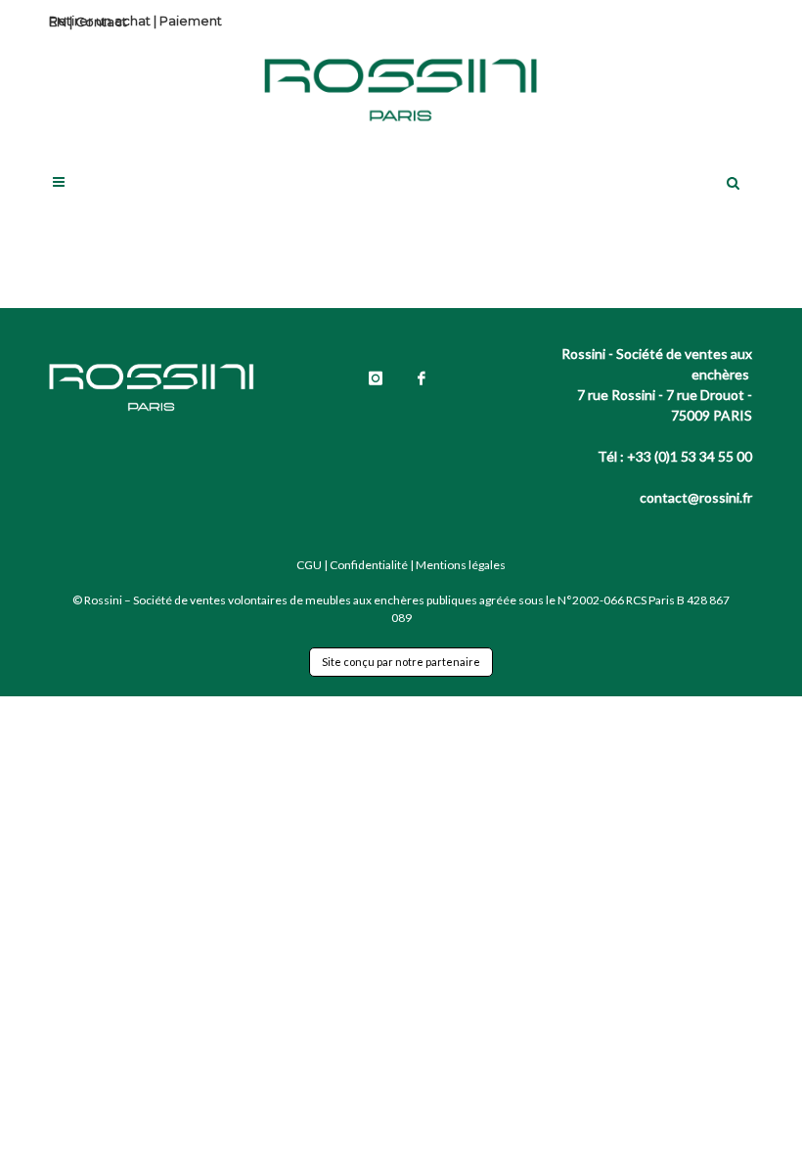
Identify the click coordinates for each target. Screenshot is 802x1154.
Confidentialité (369, 564)
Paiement (190, 20)
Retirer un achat (100, 20)
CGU (309, 564)
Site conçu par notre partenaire (401, 661)
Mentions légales (461, 564)
